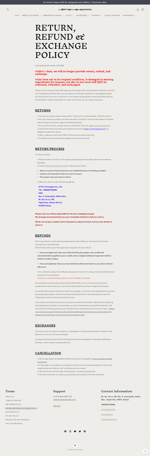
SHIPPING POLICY (12, 412)
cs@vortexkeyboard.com (99, 125)
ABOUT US (9, 397)
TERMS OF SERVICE (13, 400)
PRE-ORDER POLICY (13, 404)
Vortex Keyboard (77, 449)
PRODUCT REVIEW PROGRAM (17, 420)
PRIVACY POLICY (12, 416)
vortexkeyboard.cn (109, 419)
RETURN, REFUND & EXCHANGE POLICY (21, 408)
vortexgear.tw (107, 414)
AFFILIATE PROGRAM (13, 424)
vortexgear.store (108, 409)
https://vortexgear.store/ (94, 129)
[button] (7, 9)
